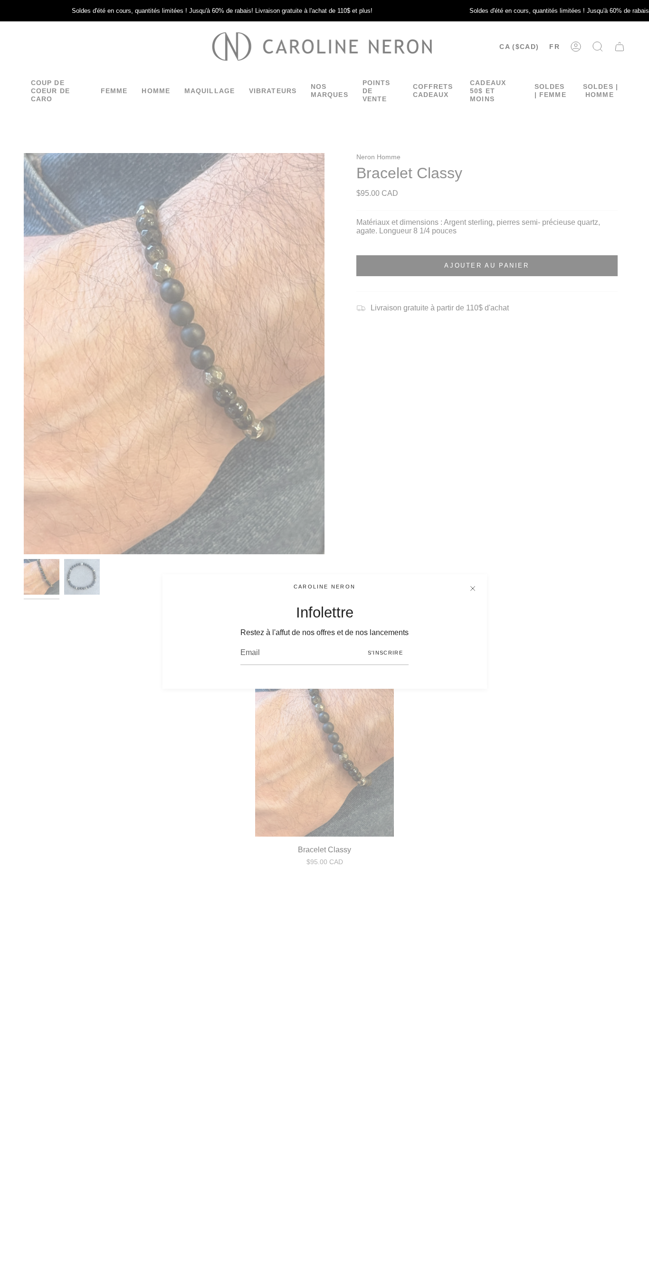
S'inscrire (385, 653)
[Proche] (472, 588)
